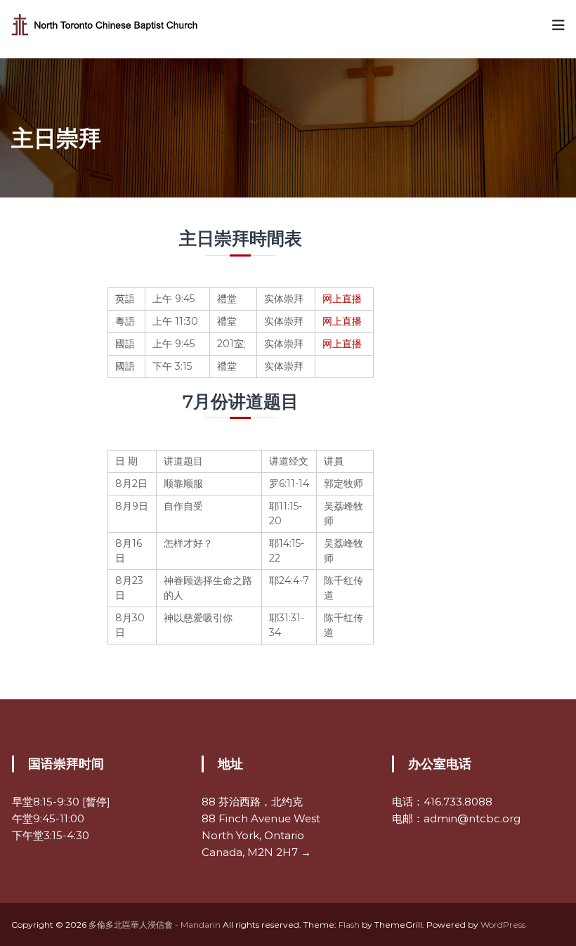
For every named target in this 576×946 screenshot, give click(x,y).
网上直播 (342, 298)
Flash (349, 924)
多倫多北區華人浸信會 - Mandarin (155, 924)
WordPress (502, 924)
